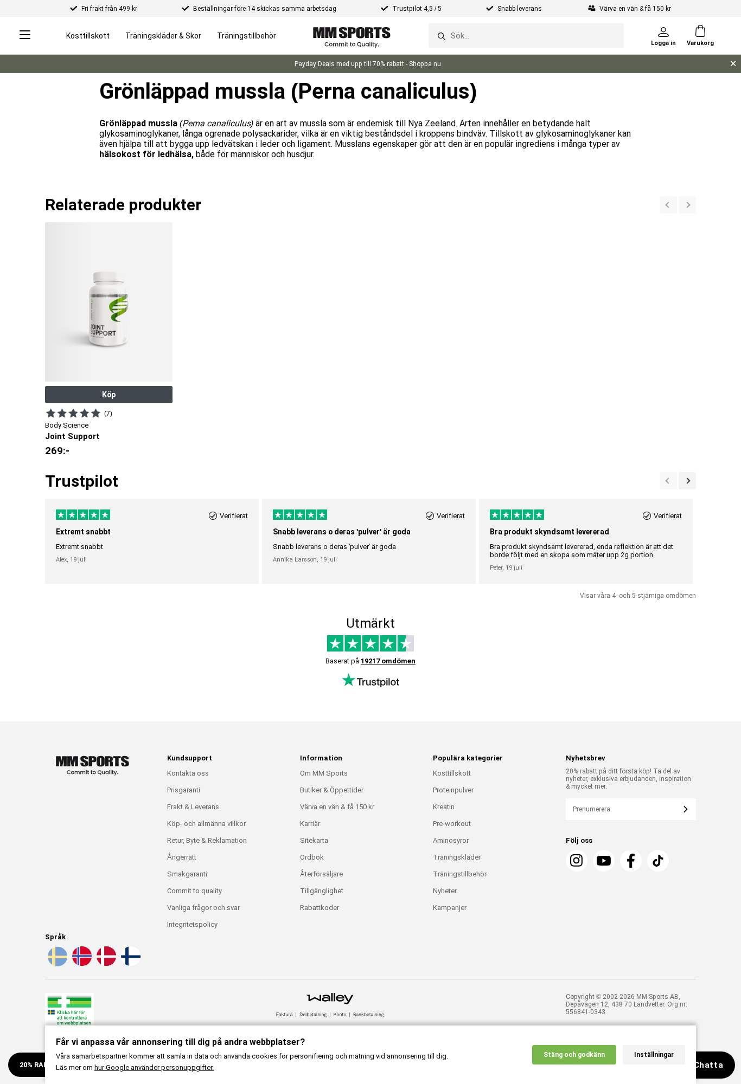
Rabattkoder (319, 908)
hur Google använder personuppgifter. (154, 1067)
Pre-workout (452, 824)
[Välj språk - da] (105, 964)
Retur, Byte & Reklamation (207, 840)
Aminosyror (451, 840)
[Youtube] (604, 861)
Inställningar (654, 1055)
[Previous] (687, 205)
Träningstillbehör (246, 35)
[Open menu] (25, 35)
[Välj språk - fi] (129, 964)
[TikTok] (658, 861)
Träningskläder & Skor (163, 35)
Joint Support (72, 436)
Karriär (310, 824)
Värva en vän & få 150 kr (337, 807)
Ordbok (312, 857)
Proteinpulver (453, 790)
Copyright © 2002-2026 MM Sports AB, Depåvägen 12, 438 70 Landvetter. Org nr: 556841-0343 (626, 1004)
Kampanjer (450, 908)
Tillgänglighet (321, 891)
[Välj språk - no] (80, 964)
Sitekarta (314, 840)
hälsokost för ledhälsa (145, 154)
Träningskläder (457, 857)
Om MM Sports (324, 773)
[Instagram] (576, 861)
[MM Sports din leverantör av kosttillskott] (352, 35)
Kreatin (444, 807)
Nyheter (445, 891)
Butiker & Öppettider (331, 790)
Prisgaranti (183, 790)
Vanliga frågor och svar (203, 908)
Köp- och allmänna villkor (206, 824)
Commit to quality (194, 891)
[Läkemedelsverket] (69, 1015)
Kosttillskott (88, 35)
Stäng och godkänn (574, 1055)
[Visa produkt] (73, 413)
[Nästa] (668, 205)
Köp (109, 394)
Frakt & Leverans (193, 807)
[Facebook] (631, 861)
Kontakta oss (188, 773)
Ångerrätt (181, 857)
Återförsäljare (321, 874)
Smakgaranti (187, 874)
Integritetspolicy (192, 924)
